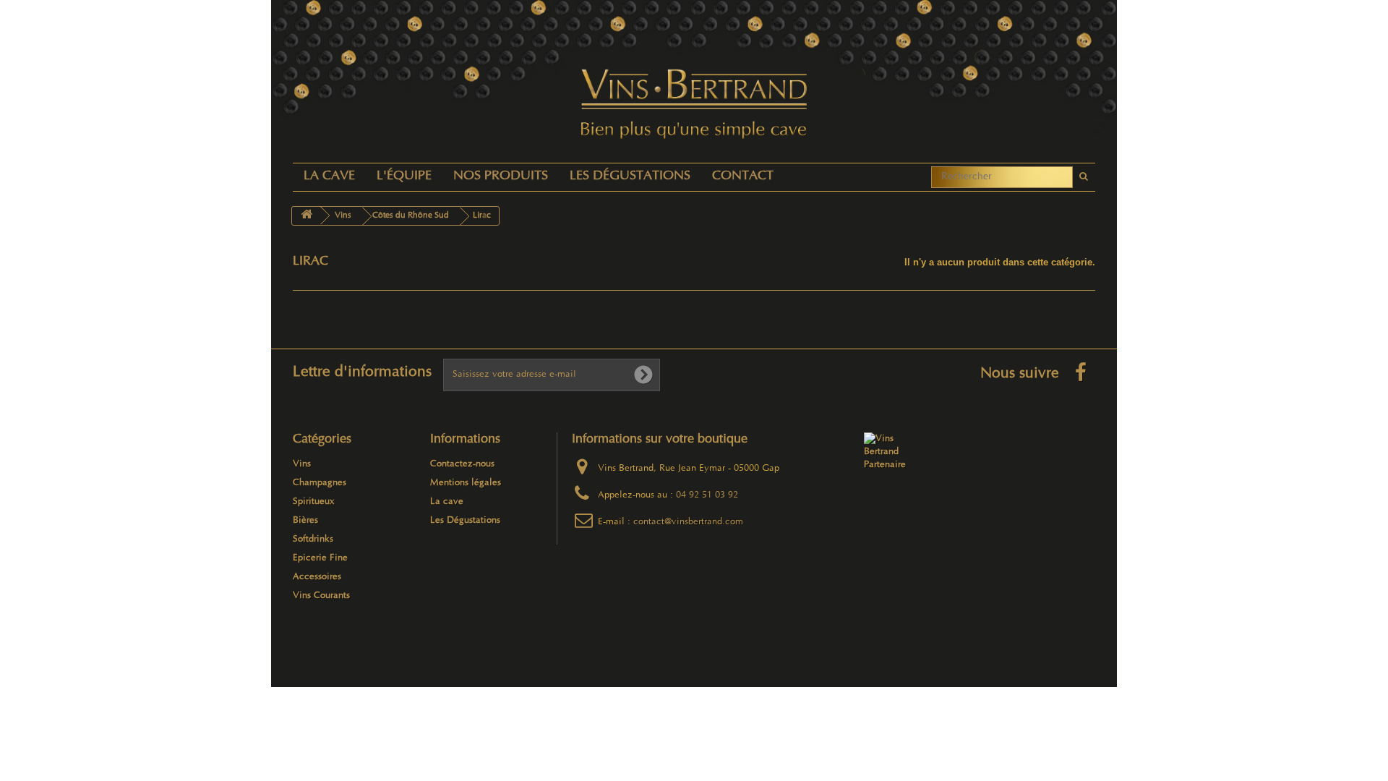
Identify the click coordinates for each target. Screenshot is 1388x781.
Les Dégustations (630, 177)
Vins (302, 464)
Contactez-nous (462, 464)
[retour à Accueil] (306, 216)
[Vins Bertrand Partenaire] (892, 452)
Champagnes (319, 483)
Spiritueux (314, 502)
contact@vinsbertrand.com (688, 522)
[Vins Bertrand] (694, 104)
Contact (743, 177)
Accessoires (317, 577)
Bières (305, 520)
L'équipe (404, 177)
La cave (329, 177)
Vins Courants (321, 596)
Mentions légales (465, 483)
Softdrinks (313, 539)
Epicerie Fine (320, 558)
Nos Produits (500, 177)
